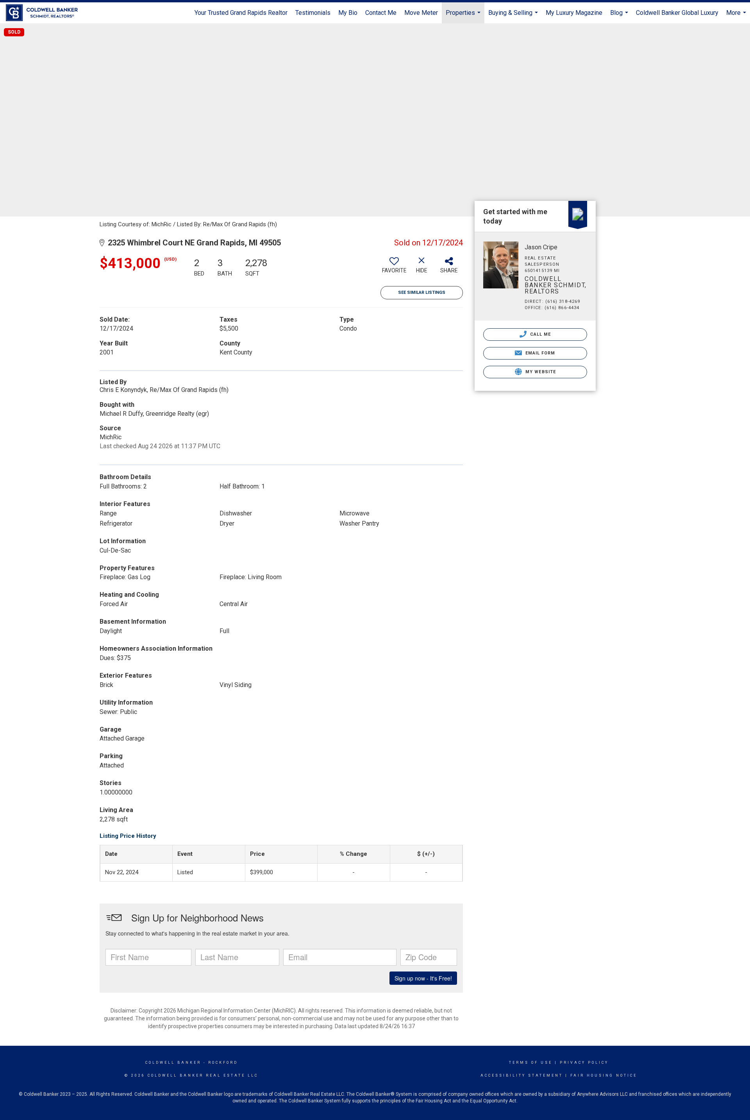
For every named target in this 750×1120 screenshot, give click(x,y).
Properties (464, 16)
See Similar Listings (421, 292)
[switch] (394, 268)
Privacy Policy (584, 1063)
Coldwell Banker (173, 1063)
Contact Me (380, 12)
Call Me (540, 334)
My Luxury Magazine (574, 12)
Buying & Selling (514, 16)
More (737, 16)
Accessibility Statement (521, 1075)
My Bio (347, 12)
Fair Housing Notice (603, 1075)
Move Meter (421, 12)
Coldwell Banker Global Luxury (677, 12)
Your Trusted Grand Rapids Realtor (241, 12)
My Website (540, 371)
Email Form (539, 353)
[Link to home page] (46, 12)
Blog (620, 16)
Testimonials (312, 12)
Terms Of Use (530, 1063)
